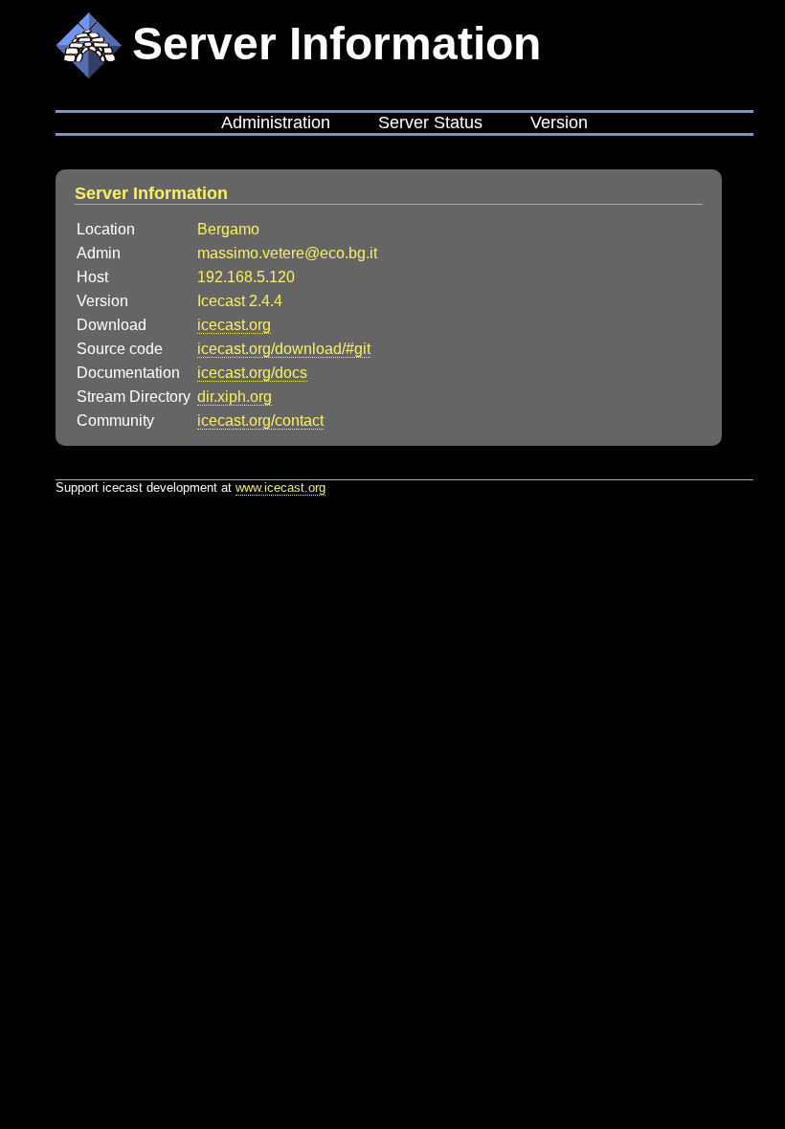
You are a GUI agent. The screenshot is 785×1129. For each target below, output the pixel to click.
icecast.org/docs (252, 373)
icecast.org (234, 325)
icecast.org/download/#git (283, 349)
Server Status (430, 122)
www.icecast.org (280, 487)
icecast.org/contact (260, 420)
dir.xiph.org (234, 396)
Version (559, 122)
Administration (275, 122)
